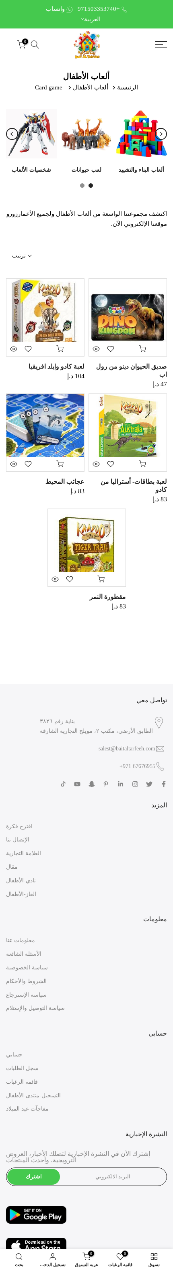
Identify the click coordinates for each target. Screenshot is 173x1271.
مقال (12, 867)
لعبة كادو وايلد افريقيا (56, 366)
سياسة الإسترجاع (26, 995)
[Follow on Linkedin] (120, 784)
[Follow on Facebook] (164, 784)
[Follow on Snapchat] (92, 784)
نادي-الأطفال (21, 881)
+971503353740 (98, 9)
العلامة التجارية (23, 853)
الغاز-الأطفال (21, 894)
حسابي (14, 1055)
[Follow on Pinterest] (106, 784)
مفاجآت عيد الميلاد (27, 1109)
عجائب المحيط (64, 481)
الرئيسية (127, 87)
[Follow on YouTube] (77, 784)
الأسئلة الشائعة (23, 954)
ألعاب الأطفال (90, 87)
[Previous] (12, 134)
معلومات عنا (20, 940)
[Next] (161, 134)
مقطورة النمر (108, 596)
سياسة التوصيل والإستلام (35, 1008)
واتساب (55, 9)
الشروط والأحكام (26, 981)
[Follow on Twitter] (149, 784)
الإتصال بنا (17, 840)
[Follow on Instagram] (135, 784)
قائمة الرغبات (22, 1082)
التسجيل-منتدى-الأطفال (33, 1096)
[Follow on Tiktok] (63, 784)
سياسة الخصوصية (27, 968)
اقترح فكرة (19, 826)
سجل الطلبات (22, 1068)
